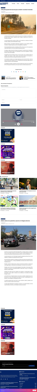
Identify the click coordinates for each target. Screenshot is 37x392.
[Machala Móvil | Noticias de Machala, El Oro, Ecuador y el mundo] (4, 3)
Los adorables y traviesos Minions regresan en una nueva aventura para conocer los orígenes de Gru (9, 383)
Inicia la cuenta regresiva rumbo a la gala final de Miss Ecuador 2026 (27, 209)
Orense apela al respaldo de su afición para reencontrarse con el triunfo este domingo (7, 209)
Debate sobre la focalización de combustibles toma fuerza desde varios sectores (27, 378)
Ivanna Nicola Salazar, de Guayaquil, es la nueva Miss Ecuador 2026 (27, 191)
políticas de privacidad (23, 389)
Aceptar (34, 390)
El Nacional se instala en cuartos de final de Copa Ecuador (27, 374)
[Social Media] (1, 379)
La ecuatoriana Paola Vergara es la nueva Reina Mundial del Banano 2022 (9, 387)
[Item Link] (9, 184)
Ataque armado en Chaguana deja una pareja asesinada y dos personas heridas (8, 191)
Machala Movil (3, 11)
